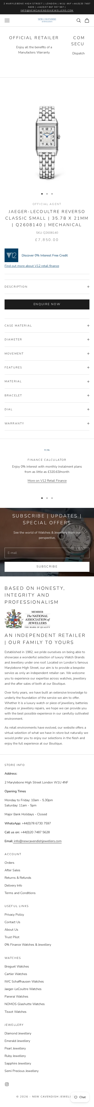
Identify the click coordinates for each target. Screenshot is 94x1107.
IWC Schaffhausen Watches (24, 981)
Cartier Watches (16, 974)
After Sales (12, 870)
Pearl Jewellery (15, 1048)
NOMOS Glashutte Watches (25, 1004)
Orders (9, 863)
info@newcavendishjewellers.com (47, 10)
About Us (11, 929)
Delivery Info (13, 885)
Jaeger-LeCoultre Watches (23, 989)
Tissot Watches (15, 1012)
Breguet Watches (17, 966)
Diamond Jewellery (18, 1033)
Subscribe (47, 567)
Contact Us (12, 922)
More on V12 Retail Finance (47, 481)
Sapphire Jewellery (18, 1063)
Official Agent (47, 204)
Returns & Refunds (18, 878)
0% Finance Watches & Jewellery (28, 944)
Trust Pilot (12, 937)
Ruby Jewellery (15, 1056)
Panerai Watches (16, 996)
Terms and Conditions (20, 893)
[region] (47, 469)
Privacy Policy (14, 914)
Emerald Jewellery (17, 1041)
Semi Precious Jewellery (22, 1071)
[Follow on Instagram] (7, 1084)
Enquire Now (47, 304)
